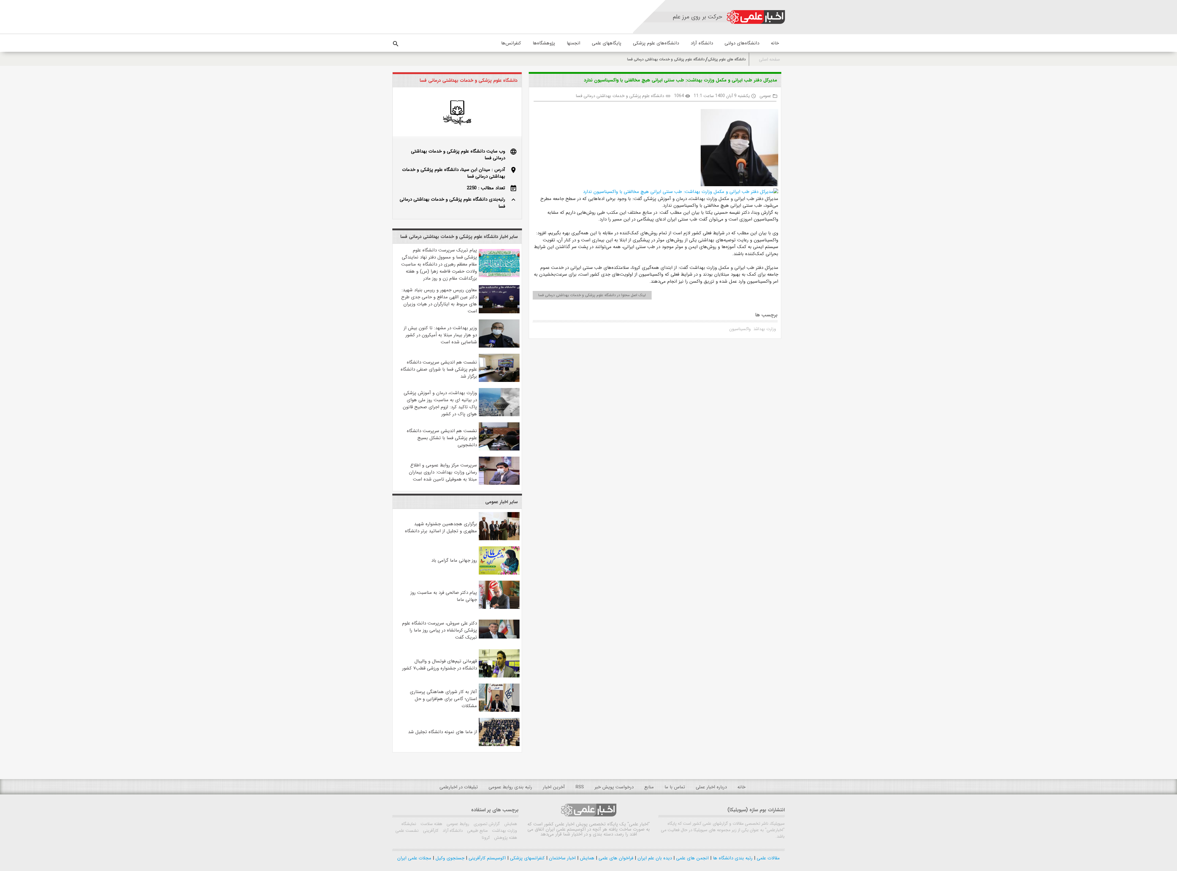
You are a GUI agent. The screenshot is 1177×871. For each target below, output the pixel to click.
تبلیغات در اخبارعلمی (459, 787)
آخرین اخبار (554, 787)
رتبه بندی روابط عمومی (510, 787)
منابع (649, 787)
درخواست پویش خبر (614, 787)
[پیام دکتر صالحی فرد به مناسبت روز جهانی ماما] (499, 607)
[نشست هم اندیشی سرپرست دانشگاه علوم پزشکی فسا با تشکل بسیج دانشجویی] (499, 449)
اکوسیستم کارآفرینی (486, 858)
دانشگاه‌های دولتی (742, 43)
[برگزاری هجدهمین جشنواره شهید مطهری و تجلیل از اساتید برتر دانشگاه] (499, 539)
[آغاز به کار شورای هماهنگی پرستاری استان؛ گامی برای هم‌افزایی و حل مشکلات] (499, 710)
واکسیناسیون (740, 329)
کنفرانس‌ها (511, 43)
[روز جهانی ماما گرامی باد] (499, 573)
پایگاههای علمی (606, 43)
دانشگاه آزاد (702, 43)
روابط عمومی (457, 823)
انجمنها (573, 43)
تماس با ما (675, 787)
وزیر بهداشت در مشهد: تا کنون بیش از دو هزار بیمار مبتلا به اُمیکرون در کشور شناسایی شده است (440, 335)
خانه (775, 43)
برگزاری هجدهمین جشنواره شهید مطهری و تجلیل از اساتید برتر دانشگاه (441, 527)
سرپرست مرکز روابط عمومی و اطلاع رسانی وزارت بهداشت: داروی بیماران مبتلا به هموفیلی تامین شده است (443, 472)
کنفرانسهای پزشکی (527, 858)
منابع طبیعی (477, 830)
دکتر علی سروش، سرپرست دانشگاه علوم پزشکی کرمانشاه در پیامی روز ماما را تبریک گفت (439, 630)
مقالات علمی (767, 858)
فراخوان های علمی (615, 858)
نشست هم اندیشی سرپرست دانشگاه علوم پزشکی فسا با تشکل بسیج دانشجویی (442, 438)
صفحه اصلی (769, 59)
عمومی (765, 95)
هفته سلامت (430, 823)
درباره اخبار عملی (711, 787)
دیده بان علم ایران (654, 858)
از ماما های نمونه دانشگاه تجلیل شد (442, 732)
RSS (580, 787)
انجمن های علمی (692, 858)
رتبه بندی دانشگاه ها (731, 858)
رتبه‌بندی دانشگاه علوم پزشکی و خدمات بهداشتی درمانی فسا (452, 203)
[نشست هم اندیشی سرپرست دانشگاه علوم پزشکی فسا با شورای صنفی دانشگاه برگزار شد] (499, 380)
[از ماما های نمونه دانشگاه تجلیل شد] (499, 744)
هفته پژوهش (505, 837)
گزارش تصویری (486, 823)
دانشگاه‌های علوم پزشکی (656, 43)
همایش (510, 823)
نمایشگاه (409, 823)
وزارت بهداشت (765, 329)
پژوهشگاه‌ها (544, 43)
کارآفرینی (430, 830)
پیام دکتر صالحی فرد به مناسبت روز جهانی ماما (443, 596)
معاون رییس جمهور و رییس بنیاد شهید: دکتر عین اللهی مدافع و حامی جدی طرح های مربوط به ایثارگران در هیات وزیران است (439, 300)
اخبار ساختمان (561, 858)
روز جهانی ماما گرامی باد (454, 560)
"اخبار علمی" (638, 824)
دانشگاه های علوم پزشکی (727, 59)
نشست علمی (407, 830)
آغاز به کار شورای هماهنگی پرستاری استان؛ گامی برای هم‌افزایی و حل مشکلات (443, 699)
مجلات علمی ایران (414, 858)
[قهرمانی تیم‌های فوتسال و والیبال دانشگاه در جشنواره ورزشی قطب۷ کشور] (499, 676)
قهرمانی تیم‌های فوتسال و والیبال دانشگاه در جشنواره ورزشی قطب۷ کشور (439, 665)
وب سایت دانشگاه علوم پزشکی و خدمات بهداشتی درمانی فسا (458, 155)
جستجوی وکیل (449, 858)
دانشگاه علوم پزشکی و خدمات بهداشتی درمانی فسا (666, 59)
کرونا (486, 837)
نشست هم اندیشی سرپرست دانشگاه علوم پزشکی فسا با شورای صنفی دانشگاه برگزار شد (439, 369)
